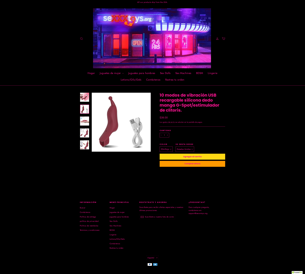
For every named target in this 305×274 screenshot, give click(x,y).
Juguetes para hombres (141, 73)
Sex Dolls (165, 73)
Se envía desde (184, 144)
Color (163, 144)
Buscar (82, 207)
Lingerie (212, 73)
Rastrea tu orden (174, 79)
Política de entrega (88, 216)
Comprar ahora (192, 163)
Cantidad (165, 131)
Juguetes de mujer (111, 73)
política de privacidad (89, 221)
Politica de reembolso (89, 225)
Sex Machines (183, 73)
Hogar (91, 73)
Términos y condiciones (89, 230)
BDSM (199, 73)
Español (151, 257)
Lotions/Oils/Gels (131, 79)
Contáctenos (153, 79)
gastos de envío (169, 122)
